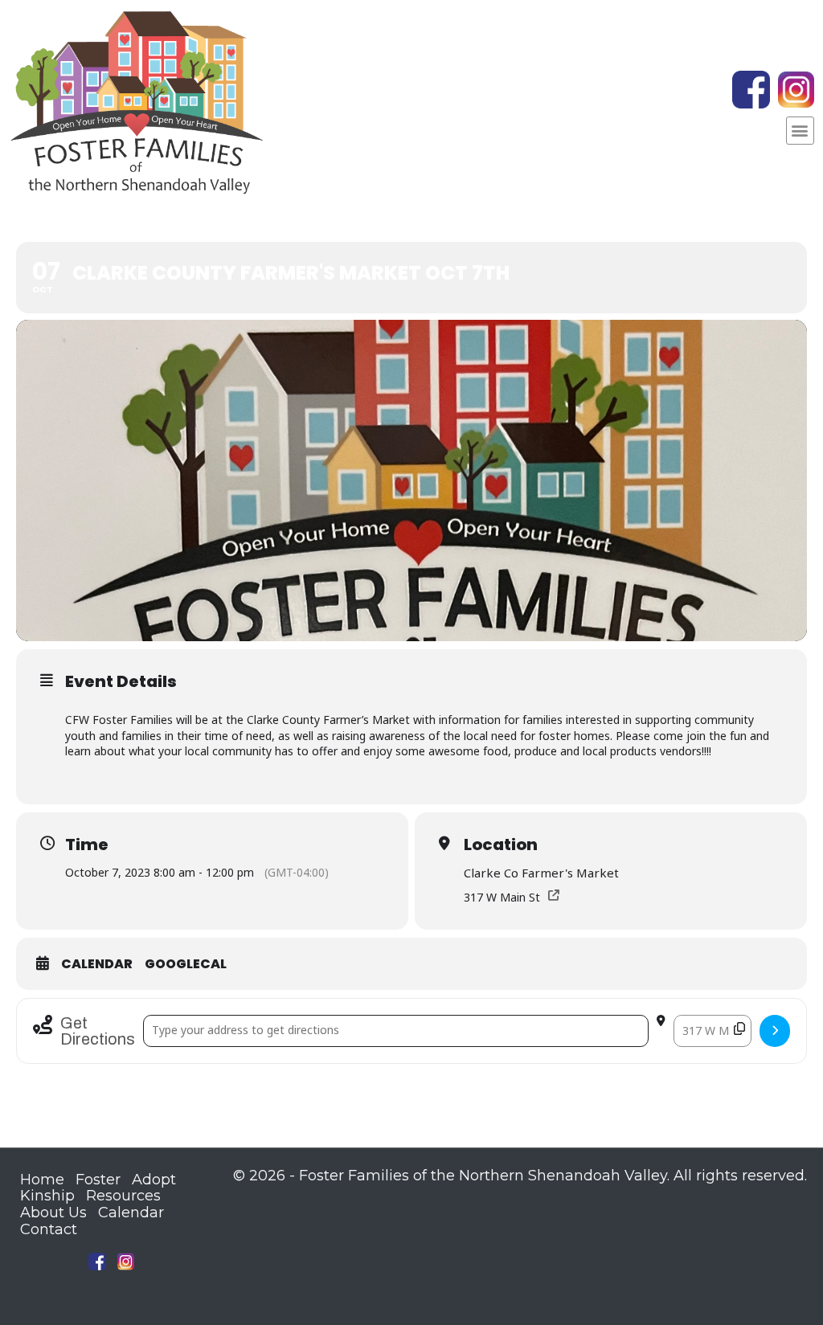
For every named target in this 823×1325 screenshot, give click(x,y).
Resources (123, 1195)
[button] (800, 131)
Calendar (97, 964)
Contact (48, 1229)
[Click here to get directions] (775, 1031)
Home (42, 1179)
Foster (98, 1179)
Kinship (47, 1195)
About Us (53, 1212)
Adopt (154, 1179)
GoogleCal (186, 964)
